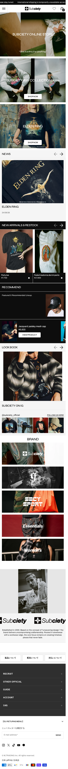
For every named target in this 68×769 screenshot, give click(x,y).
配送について (32, 658)
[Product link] (16, 256)
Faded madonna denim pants (46, 275)
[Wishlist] (54, 8)
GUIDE (6, 689)
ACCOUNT (8, 697)
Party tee (5, 275)
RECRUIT (8, 674)
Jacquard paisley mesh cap (32, 326)
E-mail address (10, 735)
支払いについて (55, 658)
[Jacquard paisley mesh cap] (9, 331)
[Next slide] (61, 154)
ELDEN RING (10, 206)
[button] (3, 8)
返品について (10, 658)
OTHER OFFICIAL (12, 682)
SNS (5, 705)
